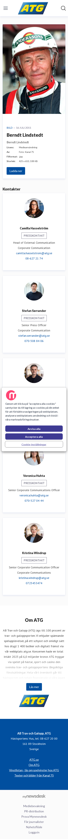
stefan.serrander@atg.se (34, 336)
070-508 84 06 (34, 341)
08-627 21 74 (34, 258)
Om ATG (34, 765)
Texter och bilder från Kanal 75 (34, 775)
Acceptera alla (34, 436)
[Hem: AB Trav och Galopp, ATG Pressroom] (33, 8)
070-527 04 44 (34, 500)
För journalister (34, 822)
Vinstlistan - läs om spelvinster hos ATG (34, 770)
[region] (34, 419)
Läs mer (34, 687)
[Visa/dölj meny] (5, 8)
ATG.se (34, 759)
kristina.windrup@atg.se (34, 578)
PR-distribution (34, 811)
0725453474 (34, 583)
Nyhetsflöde (34, 827)
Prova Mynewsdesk (34, 816)
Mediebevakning (34, 806)
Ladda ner (15, 171)
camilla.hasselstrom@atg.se (34, 253)
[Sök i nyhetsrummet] (63, 8)
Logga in (34, 832)
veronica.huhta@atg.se (34, 495)
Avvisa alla (34, 428)
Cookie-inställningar (33, 444)
